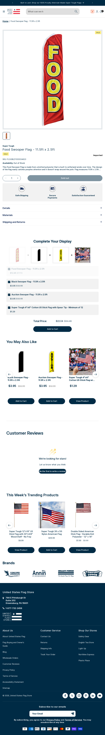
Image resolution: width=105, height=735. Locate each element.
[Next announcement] (92, 3)
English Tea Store (86, 642)
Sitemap (6, 688)
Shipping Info (46, 648)
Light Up (82, 648)
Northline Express (86, 654)
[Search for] (76, 11)
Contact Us (45, 636)
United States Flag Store (21, 695)
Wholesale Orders (10, 658)
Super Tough (8, 146)
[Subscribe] (72, 714)
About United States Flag (14, 636)
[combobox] (50, 11)
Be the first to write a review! (52, 471)
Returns (43, 642)
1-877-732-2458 (14, 608)
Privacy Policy (9, 670)
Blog (5, 652)
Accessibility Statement (13, 682)
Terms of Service (10, 676)
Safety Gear (83, 636)
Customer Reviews (11, 664)
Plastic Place (84, 660)
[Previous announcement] (12, 3)
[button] (4, 11)
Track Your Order (47, 654)
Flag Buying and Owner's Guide (13, 644)
